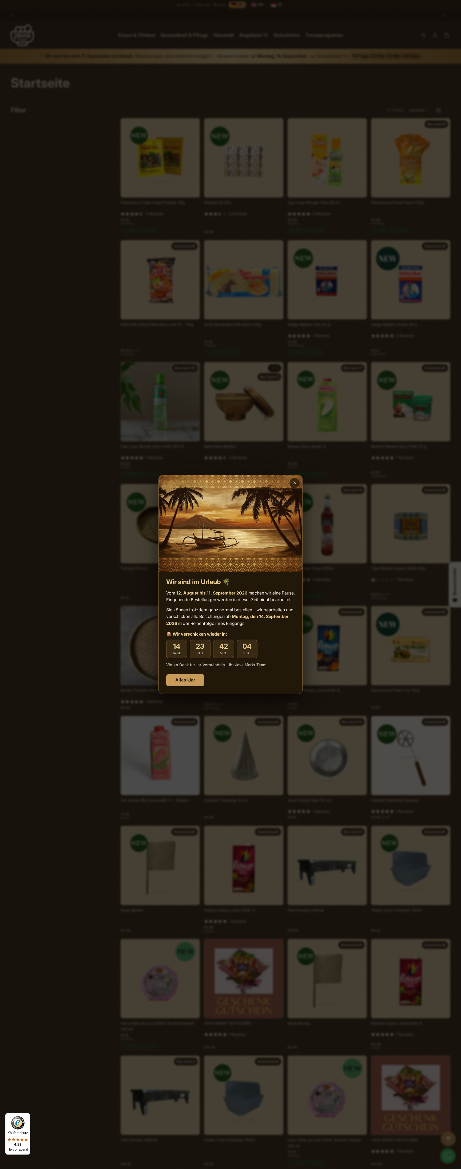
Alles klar (185, 680)
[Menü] (27, 1116)
